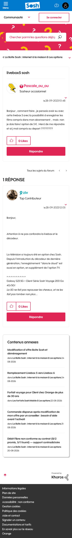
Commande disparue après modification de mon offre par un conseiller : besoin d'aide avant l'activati (33, 415)
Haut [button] (5, 475)
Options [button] (66, 57)
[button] (11, 141)
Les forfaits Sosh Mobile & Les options (31, 400)
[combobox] (36, 37)
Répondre (36, 151)
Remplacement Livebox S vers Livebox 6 (31, 373)
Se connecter (54, 17)
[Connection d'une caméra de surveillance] (59, 170)
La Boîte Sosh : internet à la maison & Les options (33, 57)
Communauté (13, 17)
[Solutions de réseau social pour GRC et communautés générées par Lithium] (60, 476)
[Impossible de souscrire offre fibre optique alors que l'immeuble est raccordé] (66, 170)
